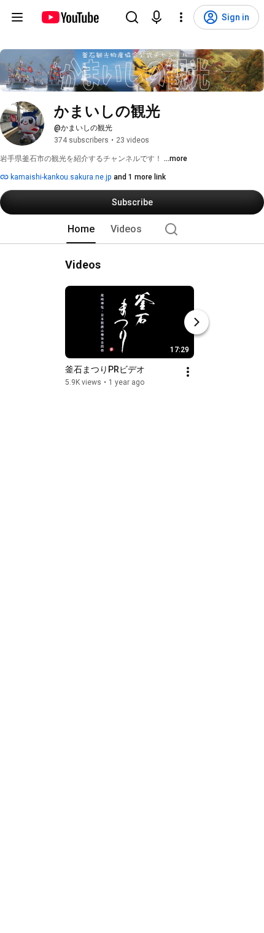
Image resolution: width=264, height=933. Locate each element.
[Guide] (17, 17)
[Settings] (181, 17)
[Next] (196, 322)
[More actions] (188, 372)
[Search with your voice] (156, 17)
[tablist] (132, 229)
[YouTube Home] (69, 17)
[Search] (132, 17)
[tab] (81, 229)
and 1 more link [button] (140, 177)
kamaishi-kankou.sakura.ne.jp (60, 177)
